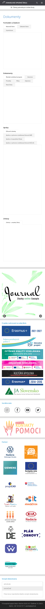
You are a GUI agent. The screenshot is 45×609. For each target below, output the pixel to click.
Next (40, 316)
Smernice (30, 77)
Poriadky (8, 81)
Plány (18, 81)
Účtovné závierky (11, 131)
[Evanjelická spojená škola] (14, 2)
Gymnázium (9, 30)
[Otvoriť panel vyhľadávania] (37, 2)
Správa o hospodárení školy (14, 139)
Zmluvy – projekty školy (13, 222)
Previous (4, 316)
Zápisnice (27, 81)
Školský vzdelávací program (14, 77)
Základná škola (24, 26)
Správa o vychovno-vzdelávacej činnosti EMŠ (19, 135)
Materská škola (10, 26)
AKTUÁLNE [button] (7, 584)
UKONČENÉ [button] (7, 588)
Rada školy (9, 84)
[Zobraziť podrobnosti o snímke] (22, 294)
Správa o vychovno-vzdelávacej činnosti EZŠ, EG (20, 143)
